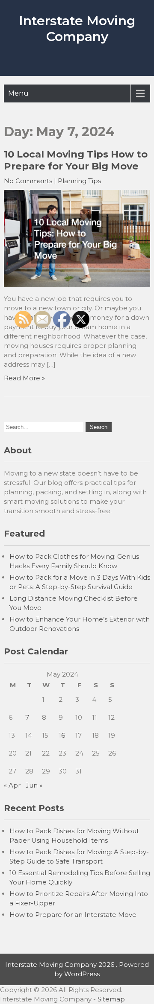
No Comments (28, 181)
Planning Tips (79, 181)
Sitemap (111, 999)
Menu (18, 93)
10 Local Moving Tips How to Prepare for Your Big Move (76, 160)
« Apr (12, 785)
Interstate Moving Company (77, 28)
